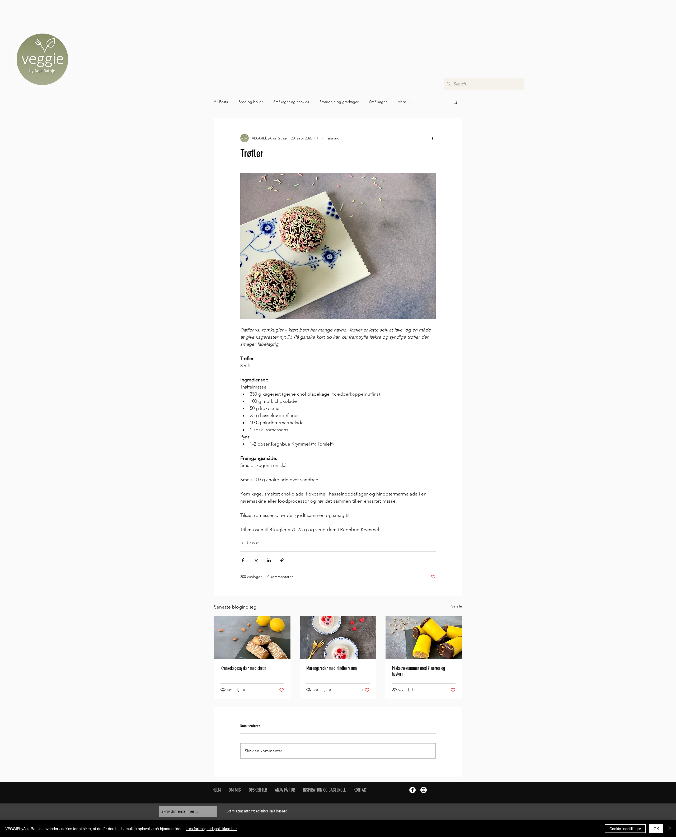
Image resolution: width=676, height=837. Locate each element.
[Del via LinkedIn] (268, 560)
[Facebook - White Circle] (412, 790)
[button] (455, 102)
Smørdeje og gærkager (339, 101)
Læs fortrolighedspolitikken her (211, 828)
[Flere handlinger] (432, 138)
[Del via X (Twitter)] (255, 560)
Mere (401, 101)
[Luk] (669, 828)
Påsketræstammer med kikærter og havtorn (418, 671)
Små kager (378, 101)
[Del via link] (281, 560)
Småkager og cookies (291, 101)
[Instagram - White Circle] (423, 790)
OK (656, 828)
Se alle (456, 606)
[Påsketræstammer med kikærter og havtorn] (424, 637)
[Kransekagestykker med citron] (252, 637)
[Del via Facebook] (242, 560)
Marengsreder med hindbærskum (331, 668)
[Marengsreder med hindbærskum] (338, 637)
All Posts (221, 101)
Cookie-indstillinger (625, 828)
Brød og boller (250, 101)
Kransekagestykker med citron (243, 668)
